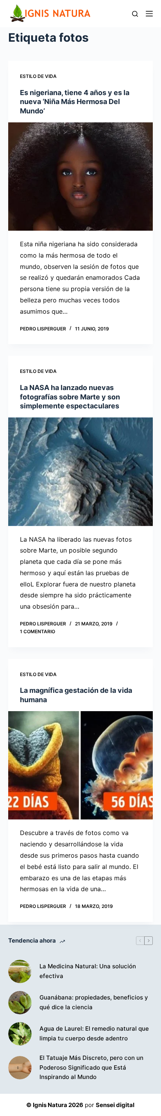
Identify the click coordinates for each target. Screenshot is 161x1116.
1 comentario (37, 631)
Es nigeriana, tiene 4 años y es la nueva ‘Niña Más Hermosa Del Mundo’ (74, 101)
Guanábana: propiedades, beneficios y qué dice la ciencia (93, 1002)
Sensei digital (115, 1105)
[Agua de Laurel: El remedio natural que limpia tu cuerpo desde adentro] (20, 1033)
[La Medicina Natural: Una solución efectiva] (20, 971)
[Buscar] (135, 14)
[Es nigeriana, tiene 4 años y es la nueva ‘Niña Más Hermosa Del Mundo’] (80, 176)
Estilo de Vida (38, 76)
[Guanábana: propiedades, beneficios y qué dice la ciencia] (20, 1002)
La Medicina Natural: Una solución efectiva (87, 971)
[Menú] (149, 13)
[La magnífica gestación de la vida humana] (80, 765)
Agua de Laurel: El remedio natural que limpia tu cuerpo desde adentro (94, 1033)
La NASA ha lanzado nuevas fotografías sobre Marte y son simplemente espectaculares (70, 396)
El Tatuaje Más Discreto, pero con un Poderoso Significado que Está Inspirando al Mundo (91, 1067)
